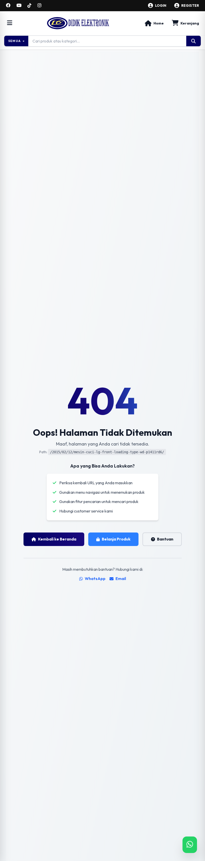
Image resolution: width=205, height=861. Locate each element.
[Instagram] (40, 5)
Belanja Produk (116, 539)
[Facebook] (8, 5)
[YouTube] (19, 5)
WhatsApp (95, 578)
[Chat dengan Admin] (189, 844)
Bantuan (165, 539)
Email (121, 578)
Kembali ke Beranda (57, 539)
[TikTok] (30, 5)
